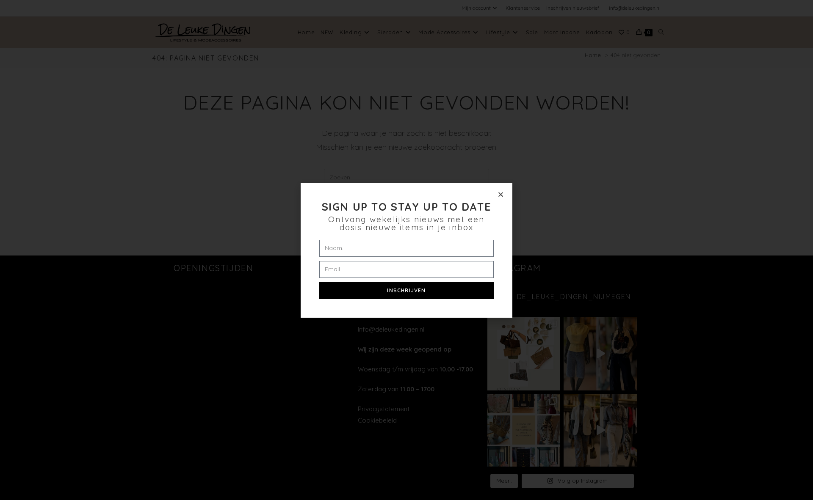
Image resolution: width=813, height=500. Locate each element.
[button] (501, 194)
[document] (406, 250)
